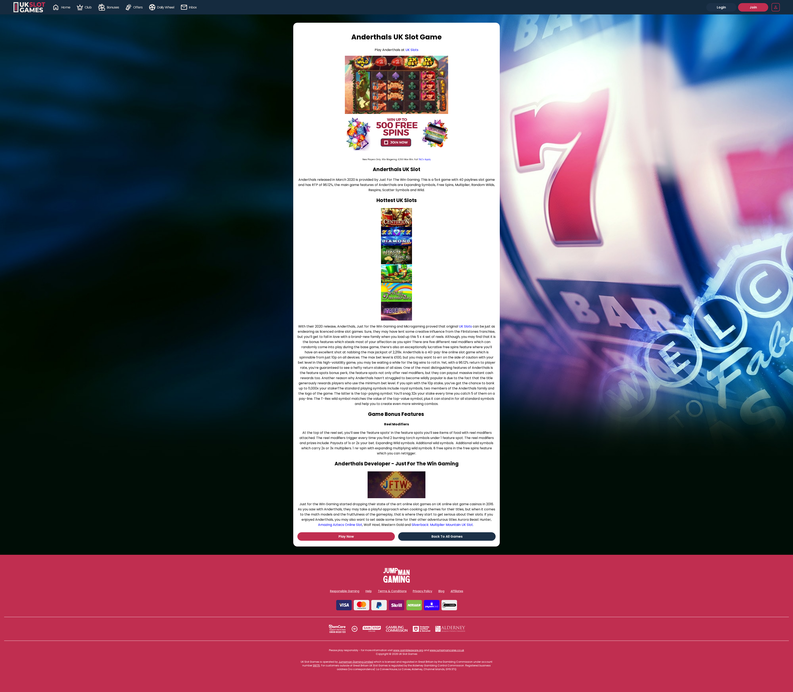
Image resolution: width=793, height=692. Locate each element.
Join (753, 7)
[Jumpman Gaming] (396, 581)
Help (369, 591)
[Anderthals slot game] (396, 85)
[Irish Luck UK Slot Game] (396, 255)
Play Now (346, 536)
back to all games (447, 536)
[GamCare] (337, 629)
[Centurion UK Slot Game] (396, 217)
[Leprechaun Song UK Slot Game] (396, 273)
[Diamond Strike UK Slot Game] (396, 236)
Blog (441, 591)
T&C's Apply (425, 159)
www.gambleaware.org (408, 650)
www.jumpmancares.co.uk (447, 650)
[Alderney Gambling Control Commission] (450, 629)
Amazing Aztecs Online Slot (340, 524)
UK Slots (411, 49)
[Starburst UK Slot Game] (396, 311)
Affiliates (457, 591)
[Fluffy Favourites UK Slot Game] (396, 292)
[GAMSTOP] (372, 629)
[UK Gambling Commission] (396, 629)
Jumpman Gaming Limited (355, 662)
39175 (316, 665)
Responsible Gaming (344, 591)
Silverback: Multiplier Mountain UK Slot (442, 524)
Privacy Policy (422, 591)
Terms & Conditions (392, 591)
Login (721, 7)
